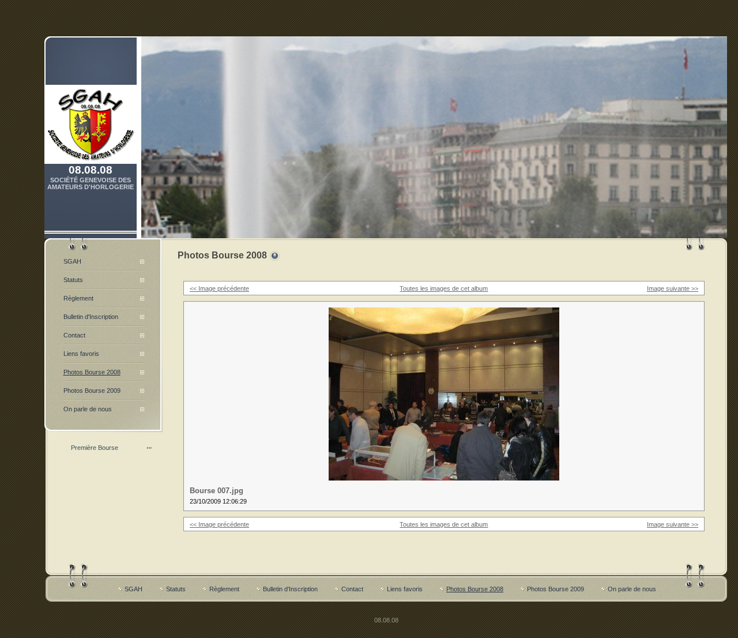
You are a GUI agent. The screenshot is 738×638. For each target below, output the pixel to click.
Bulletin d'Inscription (90, 316)
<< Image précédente (219, 288)
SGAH (72, 261)
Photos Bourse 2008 (92, 372)
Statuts (73, 279)
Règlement (78, 298)
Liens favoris (81, 353)
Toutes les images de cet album (444, 288)
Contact (74, 335)
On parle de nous (87, 409)
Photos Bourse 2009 (92, 390)
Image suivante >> (672, 288)
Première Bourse (94, 447)
